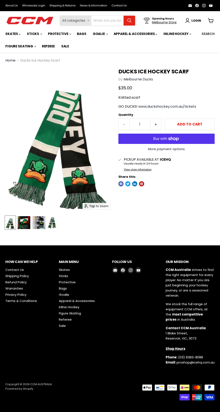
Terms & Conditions (21, 301)
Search (208, 34)
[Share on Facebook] (121, 183)
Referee (48, 46)
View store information (137, 169)
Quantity (125, 114)
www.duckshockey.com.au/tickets (167, 106)
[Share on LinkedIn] (134, 183)
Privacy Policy (15, 294)
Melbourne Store (164, 22)
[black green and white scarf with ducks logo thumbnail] (39, 222)
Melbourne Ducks (138, 79)
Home (10, 60)
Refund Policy (16, 282)
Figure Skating (19, 46)
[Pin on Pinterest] (141, 183)
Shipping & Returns (62, 5)
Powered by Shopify (19, 389)
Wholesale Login (33, 5)
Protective (58, 34)
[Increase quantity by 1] (155, 124)
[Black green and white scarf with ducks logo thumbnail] (10, 222)
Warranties (14, 288)
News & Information (93, 5)
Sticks (33, 34)
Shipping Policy (17, 276)
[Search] (129, 21)
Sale (65, 46)
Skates (12, 34)
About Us (11, 5)
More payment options (166, 149)
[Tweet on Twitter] (127, 183)
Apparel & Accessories (135, 34)
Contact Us (119, 5)
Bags (81, 34)
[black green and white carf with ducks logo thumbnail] (24, 222)
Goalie (99, 34)
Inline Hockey (176, 34)
